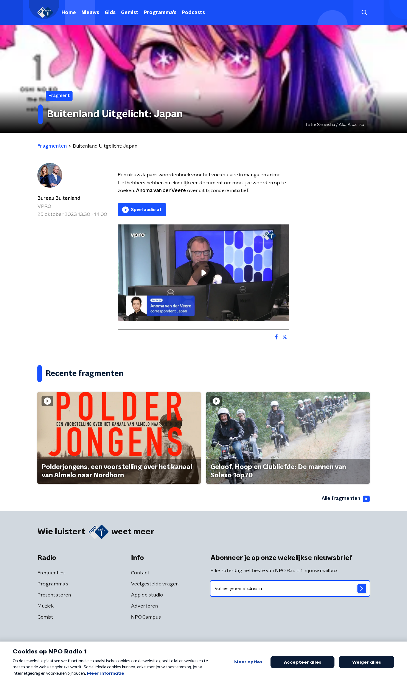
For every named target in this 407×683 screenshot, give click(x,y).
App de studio (147, 595)
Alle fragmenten (340, 498)
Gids (110, 12)
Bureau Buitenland (58, 198)
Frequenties (51, 573)
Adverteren (144, 606)
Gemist (129, 12)
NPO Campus (146, 617)
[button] (364, 12)
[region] (203, 272)
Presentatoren (54, 595)
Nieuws (90, 12)
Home (68, 12)
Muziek (45, 606)
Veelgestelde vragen (155, 584)
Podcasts (193, 12)
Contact (140, 573)
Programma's (160, 12)
